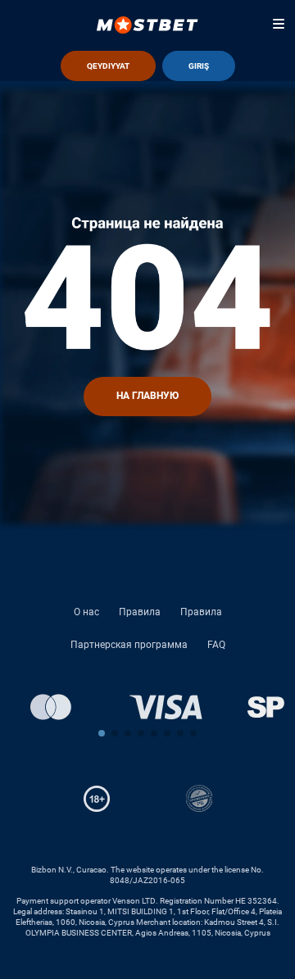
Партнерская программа (129, 644)
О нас (86, 612)
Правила (140, 612)
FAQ (216, 644)
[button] (101, 733)
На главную (147, 395)
